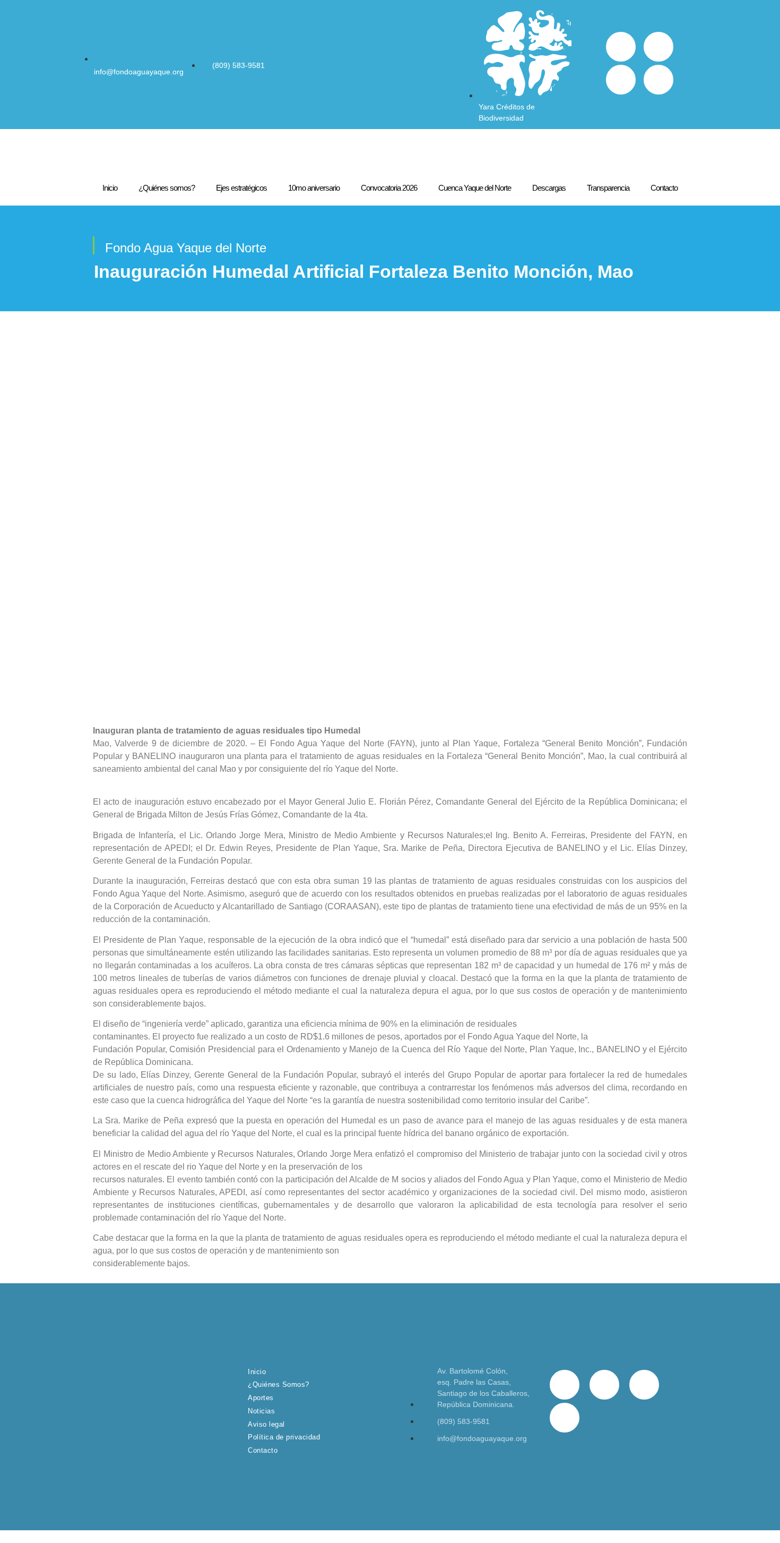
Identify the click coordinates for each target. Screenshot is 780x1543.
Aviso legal (266, 1424)
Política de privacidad (284, 1437)
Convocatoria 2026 (389, 187)
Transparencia (608, 187)
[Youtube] (658, 80)
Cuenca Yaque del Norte (474, 187)
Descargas (549, 187)
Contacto (664, 187)
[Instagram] (621, 80)
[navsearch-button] (590, 64)
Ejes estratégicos (241, 187)
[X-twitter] (658, 47)
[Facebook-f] (621, 47)
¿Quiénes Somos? (278, 1384)
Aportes (261, 1398)
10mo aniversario (314, 187)
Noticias (261, 1411)
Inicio (109, 187)
